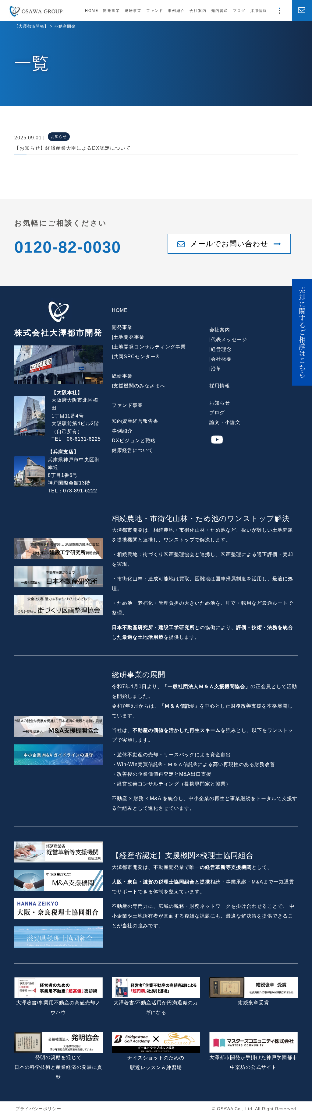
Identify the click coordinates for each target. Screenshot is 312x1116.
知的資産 (219, 11)
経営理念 (221, 349)
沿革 (216, 368)
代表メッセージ (229, 339)
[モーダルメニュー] (279, 10)
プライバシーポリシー (38, 1108)
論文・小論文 (224, 422)
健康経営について (132, 450)
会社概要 (221, 359)
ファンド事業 (127, 405)
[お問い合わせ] (302, 10)
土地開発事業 (128, 337)
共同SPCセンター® (136, 356)
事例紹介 (176, 11)
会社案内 (198, 11)
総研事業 (133, 11)
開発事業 (111, 11)
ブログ (239, 11)
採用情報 (258, 11)
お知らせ (219, 402)
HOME (91, 11)
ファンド (154, 11)
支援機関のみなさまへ (139, 385)
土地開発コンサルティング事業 (149, 346)
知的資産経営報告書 (135, 421)
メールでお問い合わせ (229, 244)
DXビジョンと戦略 (134, 440)
